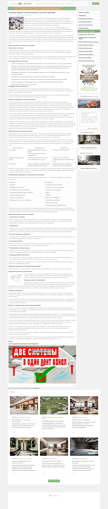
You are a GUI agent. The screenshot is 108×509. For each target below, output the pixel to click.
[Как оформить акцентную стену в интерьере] (84, 447)
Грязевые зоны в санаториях (81, 420)
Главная (11, 8)
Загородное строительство (85, 25)
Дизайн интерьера (83, 28)
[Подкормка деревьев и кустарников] (54, 405)
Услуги (37, 8)
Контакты (62, 3)
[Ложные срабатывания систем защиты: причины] (24, 447)
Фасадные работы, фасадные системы (88, 41)
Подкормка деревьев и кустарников (53, 421)
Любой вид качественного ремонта (89, 147)
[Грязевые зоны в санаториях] (84, 405)
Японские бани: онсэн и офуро (51, 461)
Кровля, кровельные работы (86, 45)
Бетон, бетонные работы (85, 57)
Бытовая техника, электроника (86, 34)
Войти (96, 3)
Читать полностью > (93, 128)
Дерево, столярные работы (86, 51)
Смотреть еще (55, 481)
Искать (88, 3)
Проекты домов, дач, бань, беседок (51, 8)
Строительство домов (26, 8)
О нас (16, 8)
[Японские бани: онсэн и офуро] (54, 447)
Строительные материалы (85, 21)
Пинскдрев (36, 388)
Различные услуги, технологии (86, 60)
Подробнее (32, 432)
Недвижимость (82, 15)
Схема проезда (55, 3)
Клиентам (65, 8)
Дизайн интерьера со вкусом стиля (89, 168)
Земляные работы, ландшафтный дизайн (87, 38)
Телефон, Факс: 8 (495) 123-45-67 (43, 3)
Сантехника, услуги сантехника (24, 15)
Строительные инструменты (86, 18)
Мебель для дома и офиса (85, 48)
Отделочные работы (84, 12)
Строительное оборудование (86, 54)
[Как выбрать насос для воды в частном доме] (24, 405)
